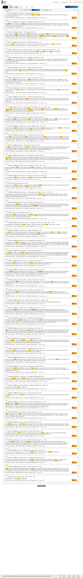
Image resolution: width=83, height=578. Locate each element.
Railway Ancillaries (18, 32)
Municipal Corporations (20, 300)
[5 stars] (17, 10)
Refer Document (11, 17)
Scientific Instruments (19, 13)
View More (41, 485)
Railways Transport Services (20, 21)
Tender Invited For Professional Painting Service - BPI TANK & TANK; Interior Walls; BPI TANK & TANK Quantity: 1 (32, 451)
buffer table (26, 9)
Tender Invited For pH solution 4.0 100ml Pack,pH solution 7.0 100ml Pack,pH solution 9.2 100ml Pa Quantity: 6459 (33, 177)
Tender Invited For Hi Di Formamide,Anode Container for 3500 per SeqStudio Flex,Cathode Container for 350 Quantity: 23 (32, 224)
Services (57, 2)
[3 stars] (15, 10)
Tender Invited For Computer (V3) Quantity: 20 (16, 478)
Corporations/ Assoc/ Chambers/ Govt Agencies (24, 49)
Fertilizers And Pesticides (20, 175)
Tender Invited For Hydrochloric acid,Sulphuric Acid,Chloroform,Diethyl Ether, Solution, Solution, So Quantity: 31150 (33, 51)
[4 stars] (16, 10)
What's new (65, 2)
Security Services (18, 107)
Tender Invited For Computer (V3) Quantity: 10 (16, 387)
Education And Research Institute (22, 222)
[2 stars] (14, 10)
